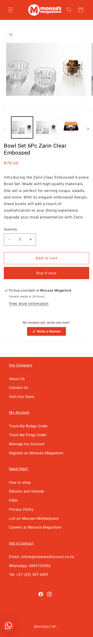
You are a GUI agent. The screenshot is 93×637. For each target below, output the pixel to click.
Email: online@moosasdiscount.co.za (41, 557)
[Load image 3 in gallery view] (70, 127)
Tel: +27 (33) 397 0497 (29, 574)
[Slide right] (88, 129)
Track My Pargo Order (28, 435)
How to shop (20, 482)
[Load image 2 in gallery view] (46, 127)
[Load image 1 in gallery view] (22, 127)
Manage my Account (27, 444)
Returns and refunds (26, 491)
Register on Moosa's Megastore (36, 453)
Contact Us (18, 388)
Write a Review (51, 332)
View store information (29, 304)
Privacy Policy (21, 509)
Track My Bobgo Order (28, 426)
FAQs (13, 500)
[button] (10, 10)
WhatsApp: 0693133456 (30, 566)
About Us (17, 379)
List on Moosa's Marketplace (34, 518)
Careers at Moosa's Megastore (35, 527)
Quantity (10, 229)
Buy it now (46, 273)
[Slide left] (5, 129)
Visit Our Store (21, 397)
